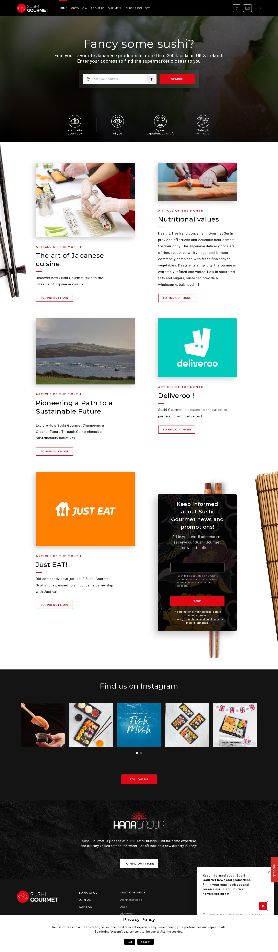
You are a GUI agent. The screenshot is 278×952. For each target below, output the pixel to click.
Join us (85, 899)
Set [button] (130, 941)
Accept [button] (146, 941)
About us (98, 8)
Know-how (79, 8)
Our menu (115, 8)
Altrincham (127, 913)
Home (63, 8)
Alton (123, 906)
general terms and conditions (200, 619)
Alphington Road (131, 899)
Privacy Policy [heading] (139, 919)
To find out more (54, 297)
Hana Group (89, 892)
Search (177, 79)
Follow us (139, 779)
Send (197, 601)
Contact (86, 906)
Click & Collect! (138, 8)
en (257, 8)
